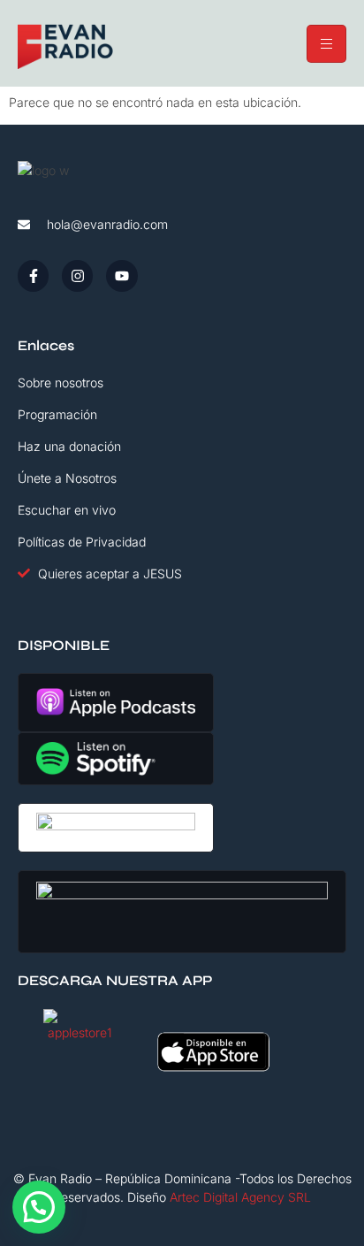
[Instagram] (77, 275)
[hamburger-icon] (326, 44)
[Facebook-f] (33, 275)
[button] (38, 1207)
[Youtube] (121, 275)
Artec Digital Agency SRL (240, 1196)
